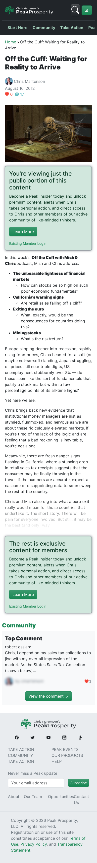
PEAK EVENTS (65, 749)
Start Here (17, 27)
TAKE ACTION (21, 749)
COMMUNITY (20, 755)
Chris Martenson (29, 81)
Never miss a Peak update (32, 773)
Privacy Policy (33, 844)
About (13, 796)
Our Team (33, 796)
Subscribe (78, 783)
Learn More (23, 231)
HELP (56, 761)
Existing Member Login (27, 243)
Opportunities (61, 796)
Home (10, 41)
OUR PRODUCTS (67, 755)
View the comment (46, 696)
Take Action (71, 27)
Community (44, 27)
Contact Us (81, 799)
